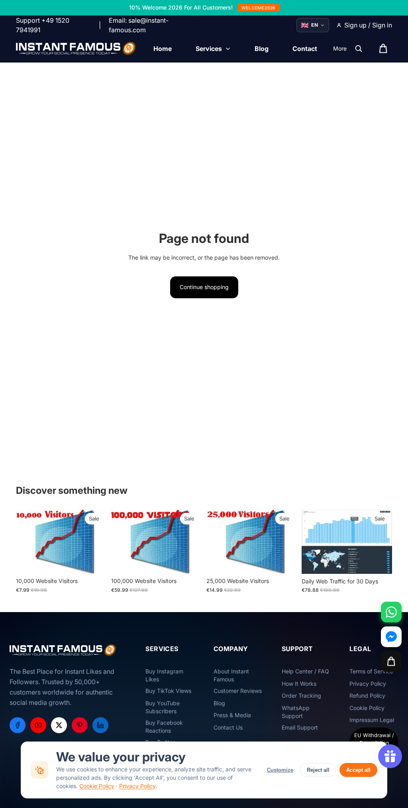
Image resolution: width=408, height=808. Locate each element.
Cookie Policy (96, 786)
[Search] (358, 48)
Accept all (358, 770)
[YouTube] (38, 725)
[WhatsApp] (391, 612)
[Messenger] (391, 636)
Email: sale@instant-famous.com (139, 25)
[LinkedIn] (100, 725)
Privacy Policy (137, 786)
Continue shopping (204, 287)
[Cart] (391, 661)
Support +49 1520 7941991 (42, 25)
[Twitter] (59, 725)
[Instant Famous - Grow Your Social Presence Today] (76, 48)
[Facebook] (18, 725)
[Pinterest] (80, 725)
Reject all (318, 770)
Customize (280, 770)
